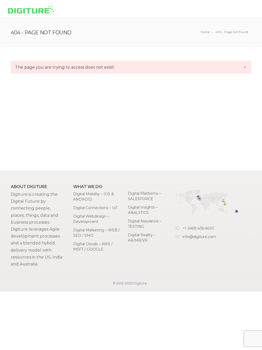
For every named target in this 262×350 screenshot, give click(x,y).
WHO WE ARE (201, 9)
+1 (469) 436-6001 (198, 228)
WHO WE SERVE (163, 9)
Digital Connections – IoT (95, 207)
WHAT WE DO (123, 9)
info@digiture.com (199, 236)
